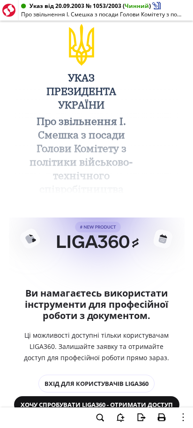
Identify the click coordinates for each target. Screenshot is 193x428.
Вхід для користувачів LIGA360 (96, 383)
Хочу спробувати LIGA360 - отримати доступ (97, 404)
